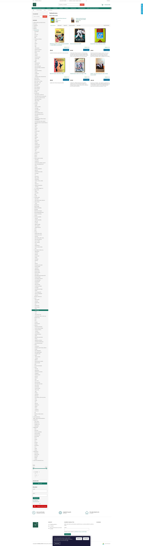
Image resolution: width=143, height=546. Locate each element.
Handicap (36, 260)
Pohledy (35, 457)
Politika (36, 72)
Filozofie (35, 153)
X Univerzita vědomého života (38, 460)
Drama (35, 438)
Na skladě (37, 472)
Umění (35, 344)
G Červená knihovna (36, 416)
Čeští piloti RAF (37, 63)
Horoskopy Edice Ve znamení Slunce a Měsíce (41, 123)
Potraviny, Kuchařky (37, 216)
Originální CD (35, 420)
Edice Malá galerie (38, 350)
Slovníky (36, 102)
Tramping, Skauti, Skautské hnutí (40, 76)
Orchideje (36, 186)
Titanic (36, 203)
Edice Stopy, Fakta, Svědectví (40, 200)
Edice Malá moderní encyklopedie (40, 96)
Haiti (35, 46)
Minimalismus (37, 269)
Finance (35, 155)
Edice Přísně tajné (38, 66)
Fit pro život (37, 385)
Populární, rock (37, 424)
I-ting (35, 126)
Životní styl (36, 410)
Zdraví (35, 367)
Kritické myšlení (37, 266)
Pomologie (36, 173)
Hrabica (36, 125)
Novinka (37, 475)
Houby (36, 244)
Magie (36, 135)
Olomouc (36, 54)
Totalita (36, 75)
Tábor (36, 60)
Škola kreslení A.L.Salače (39, 361)
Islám (35, 194)
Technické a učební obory (39, 341)
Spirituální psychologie (38, 289)
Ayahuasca (36, 111)
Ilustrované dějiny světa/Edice (40, 67)
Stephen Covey (37, 317)
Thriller (35, 448)
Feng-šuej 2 (37, 117)
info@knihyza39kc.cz (53, 524)
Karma (36, 129)
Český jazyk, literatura (38, 326)
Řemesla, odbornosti (38, 296)
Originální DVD (35, 427)
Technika (36, 322)
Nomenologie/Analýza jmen (39, 212)
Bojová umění (37, 299)
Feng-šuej (36, 115)
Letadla (35, 195)
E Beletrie (35, 28)
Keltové (36, 69)
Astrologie (36, 108)
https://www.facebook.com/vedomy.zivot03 (56, 528)
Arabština (36, 331)
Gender (36, 257)
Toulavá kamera (37, 323)
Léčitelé (36, 134)
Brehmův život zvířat (38, 235)
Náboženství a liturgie (38, 210)
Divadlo (36, 349)
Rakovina (36, 403)
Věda (35, 364)
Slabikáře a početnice (38, 340)
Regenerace (37, 404)
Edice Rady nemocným (38, 383)
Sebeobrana (37, 310)
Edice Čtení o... (36, 78)
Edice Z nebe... (36, 90)
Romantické (36, 445)
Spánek (36, 406)
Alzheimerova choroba (38, 371)
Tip (36, 476)
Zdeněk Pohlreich (38, 227)
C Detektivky (35, 25)
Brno (35, 45)
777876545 (51, 526)
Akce (36, 473)
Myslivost (36, 170)
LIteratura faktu (37, 197)
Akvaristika (36, 159)
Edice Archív (37, 64)
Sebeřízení (36, 283)
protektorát (37, 73)
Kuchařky (36, 222)
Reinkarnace (37, 147)
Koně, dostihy (37, 307)
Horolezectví (37, 305)
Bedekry (35, 36)
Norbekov (36, 143)
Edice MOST (36, 85)
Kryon (36, 132)
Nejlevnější (59, 25)
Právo (35, 230)
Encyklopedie (36, 93)
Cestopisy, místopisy (38, 39)
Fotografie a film (37, 353)
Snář (35, 150)
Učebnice (36, 325)
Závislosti (36, 295)
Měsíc (36, 138)
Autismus (36, 254)
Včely (36, 182)
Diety (36, 379)
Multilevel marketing (37, 207)
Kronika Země (37, 131)
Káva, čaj (36, 221)
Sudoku (36, 290)
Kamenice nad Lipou (38, 49)
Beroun (36, 43)
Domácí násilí (37, 256)
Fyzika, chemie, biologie (39, 328)
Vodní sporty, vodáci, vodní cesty (40, 316)
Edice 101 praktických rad (39, 164)
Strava (36, 407)
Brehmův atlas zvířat (38, 233)
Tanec (35, 319)
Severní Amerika (37, 57)
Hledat (82, 4)
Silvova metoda (37, 284)
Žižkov (35, 415)
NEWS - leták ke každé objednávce (39, 418)
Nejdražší (65, 25)
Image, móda (36, 189)
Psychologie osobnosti (39, 278)
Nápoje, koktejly (37, 224)
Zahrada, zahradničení (38, 185)
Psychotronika (37, 146)
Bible (35, 37)
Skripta (36, 338)
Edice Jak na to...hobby (38, 81)
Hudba (36, 355)
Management (36, 204)
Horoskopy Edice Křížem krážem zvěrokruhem (40, 119)
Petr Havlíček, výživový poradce (40, 397)
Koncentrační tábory (38, 70)
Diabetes (36, 377)
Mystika (36, 141)
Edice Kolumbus (37, 84)
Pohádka (35, 444)
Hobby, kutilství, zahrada (38, 158)
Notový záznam (37, 356)
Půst (35, 401)
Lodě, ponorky (36, 201)
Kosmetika (36, 192)
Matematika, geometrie (39, 337)
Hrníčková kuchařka (38, 219)
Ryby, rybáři (37, 177)
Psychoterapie (37, 281)
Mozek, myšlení (37, 272)
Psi (35, 174)
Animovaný (36, 430)
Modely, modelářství (38, 168)
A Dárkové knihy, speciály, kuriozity (39, 22)
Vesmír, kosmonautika (38, 365)
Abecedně (78, 25)
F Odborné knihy (36, 30)
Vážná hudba (36, 426)
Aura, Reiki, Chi (37, 109)
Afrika (36, 40)
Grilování (36, 218)
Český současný (37, 433)
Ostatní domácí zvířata (38, 171)
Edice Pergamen (37, 87)
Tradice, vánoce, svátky (39, 180)
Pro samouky (37, 332)
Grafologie (36, 259)
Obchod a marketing (37, 213)
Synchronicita (37, 152)
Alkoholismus (37, 251)
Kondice (36, 392)
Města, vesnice (37, 51)
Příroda (35, 232)
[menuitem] (39, 8)
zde (67, 540)
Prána (36, 398)
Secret (36, 149)
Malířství (36, 359)
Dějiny (35, 61)
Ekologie (35, 91)
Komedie (36, 442)
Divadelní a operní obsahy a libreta (40, 347)
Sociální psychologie (38, 286)
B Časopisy (35, 24)
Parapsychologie (37, 277)
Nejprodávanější (72, 25)
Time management (38, 292)
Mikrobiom (36, 395)
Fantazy (35, 439)
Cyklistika (36, 301)
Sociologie (36, 287)
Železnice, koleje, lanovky (38, 414)
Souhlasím (86, 538)
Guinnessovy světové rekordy (40, 97)
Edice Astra (37, 380)
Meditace (36, 137)
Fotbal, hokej (37, 302)
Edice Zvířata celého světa (39, 238)
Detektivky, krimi (37, 435)
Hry (35, 262)
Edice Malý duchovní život (39, 114)
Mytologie (36, 209)
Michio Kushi (37, 140)
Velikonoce (36, 183)
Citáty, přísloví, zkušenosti (39, 94)
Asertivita (36, 253)
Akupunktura (37, 370)
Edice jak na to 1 (37, 79)
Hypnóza (36, 263)
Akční (35, 429)
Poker (36, 308)
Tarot (35, 320)
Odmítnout (79, 538)
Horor (35, 441)
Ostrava (36, 55)
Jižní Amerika (37, 48)
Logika (36, 335)
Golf (35, 304)
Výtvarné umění (37, 362)
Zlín (35, 412)
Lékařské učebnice (38, 334)
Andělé (36, 105)
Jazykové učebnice (38, 329)
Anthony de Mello (38, 106)
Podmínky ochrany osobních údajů (75, 0)
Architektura (37, 346)
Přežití (36, 400)
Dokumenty (36, 453)
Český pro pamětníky (38, 432)
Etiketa (36, 191)
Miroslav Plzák (37, 271)
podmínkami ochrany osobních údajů (80, 531)
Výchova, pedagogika (38, 293)
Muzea (36, 52)
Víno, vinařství (37, 226)
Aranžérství (37, 161)
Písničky (36, 358)
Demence (36, 376)
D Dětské (34, 27)
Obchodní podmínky (63, 0)
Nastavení (57, 543)
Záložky (35, 459)
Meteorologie (36, 206)
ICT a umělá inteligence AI (38, 188)
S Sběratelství (35, 451)
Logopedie (36, 268)
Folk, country (36, 421)
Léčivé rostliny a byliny (38, 247)
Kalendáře (36, 456)
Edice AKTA (37, 198)
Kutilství (36, 167)
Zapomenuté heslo (36, 501)
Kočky (36, 165)
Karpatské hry (37, 245)
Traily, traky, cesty (38, 314)
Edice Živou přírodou (38, 239)
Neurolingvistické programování (40, 275)
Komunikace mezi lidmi (38, 265)
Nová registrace (35, 500)
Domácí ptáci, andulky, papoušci (40, 162)
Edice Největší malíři (38, 352)
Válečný (35, 450)
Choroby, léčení (37, 388)
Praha (35, 229)
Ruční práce (37, 176)
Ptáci (35, 248)
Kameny (36, 128)
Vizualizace (36, 409)
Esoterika (36, 103)
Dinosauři (36, 236)
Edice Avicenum (37, 382)
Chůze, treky (37, 389)
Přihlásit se (36, 498)
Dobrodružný (36, 436)
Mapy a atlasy (37, 100)
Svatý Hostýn (37, 58)
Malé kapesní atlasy (38, 99)
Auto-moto (36, 34)
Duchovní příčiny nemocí (39, 112)
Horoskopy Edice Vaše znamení (40, 121)
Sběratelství (37, 179)
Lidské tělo (36, 394)
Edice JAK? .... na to (37, 82)
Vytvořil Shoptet (107, 543)
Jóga (35, 391)
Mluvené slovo (36, 422)
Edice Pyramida (37, 88)
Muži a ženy (37, 274)
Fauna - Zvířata (37, 241)
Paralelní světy (37, 144)
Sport (35, 298)
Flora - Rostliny (37, 242)
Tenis (36, 313)
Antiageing (36, 373)
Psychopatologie (38, 280)
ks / (40, 483)
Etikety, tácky (36, 454)
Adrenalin (36, 368)
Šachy (36, 311)
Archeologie (36, 31)
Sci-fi (35, 447)
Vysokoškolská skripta (38, 343)
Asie (35, 33)
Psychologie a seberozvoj (38, 250)
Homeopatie (37, 386)
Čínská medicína (37, 374)
